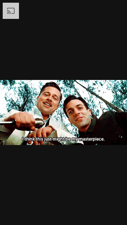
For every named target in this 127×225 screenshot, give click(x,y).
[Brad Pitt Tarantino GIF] (63, 112)
